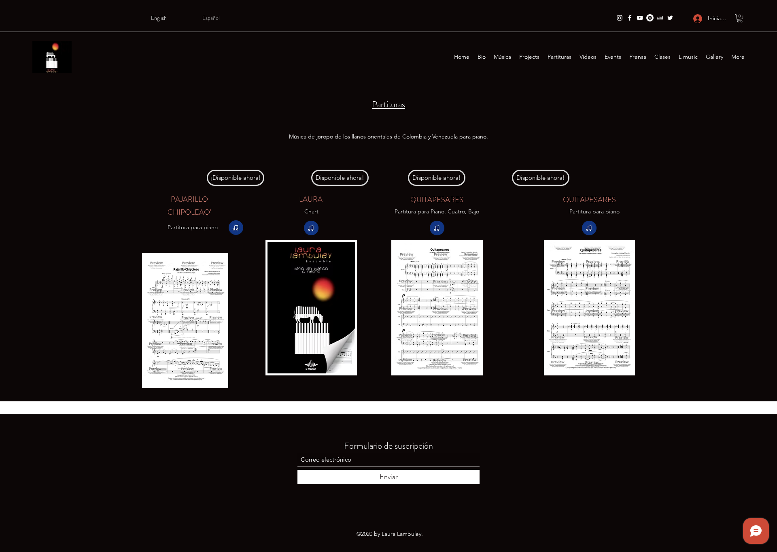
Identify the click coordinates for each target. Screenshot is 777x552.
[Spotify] (650, 17)
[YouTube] (639, 17)
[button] (740, 18)
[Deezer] (660, 17)
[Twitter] (670, 17)
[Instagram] (619, 17)
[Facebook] (629, 17)
